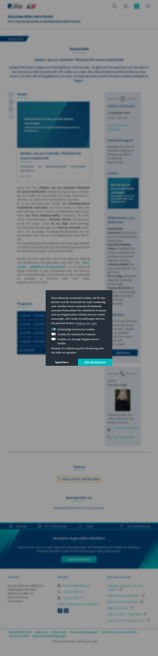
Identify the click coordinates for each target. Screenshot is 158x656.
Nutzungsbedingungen (84, 632)
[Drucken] (11, 102)
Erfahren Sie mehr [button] (86, 323)
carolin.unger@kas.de (125, 429)
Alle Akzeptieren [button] (95, 362)
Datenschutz (59, 632)
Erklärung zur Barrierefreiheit (119, 632)
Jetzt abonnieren (79, 559)
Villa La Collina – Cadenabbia (125, 614)
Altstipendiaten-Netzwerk (123, 602)
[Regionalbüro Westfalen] (31, 6)
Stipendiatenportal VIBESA (123, 595)
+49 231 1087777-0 (73, 592)
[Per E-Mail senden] (11, 109)
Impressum (42, 632)
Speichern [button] (62, 362)
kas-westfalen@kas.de (75, 585)
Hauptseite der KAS (20, 632)
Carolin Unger (118, 385)
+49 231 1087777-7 (73, 598)
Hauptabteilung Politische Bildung (79, 508)
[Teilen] (11, 116)
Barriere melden (19, 636)
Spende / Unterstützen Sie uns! (126, 620)
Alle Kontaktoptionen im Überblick (78, 604)
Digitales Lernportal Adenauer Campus (125, 587)
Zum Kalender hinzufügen (118, 127)
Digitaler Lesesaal (118, 608)
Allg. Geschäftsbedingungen (49, 636)
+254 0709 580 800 (124, 437)
